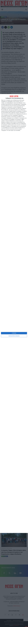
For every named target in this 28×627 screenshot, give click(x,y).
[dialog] (14, 313)
